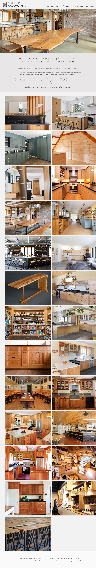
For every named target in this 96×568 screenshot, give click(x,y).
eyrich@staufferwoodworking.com (30, 558)
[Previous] (4, 31)
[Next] (91, 31)
